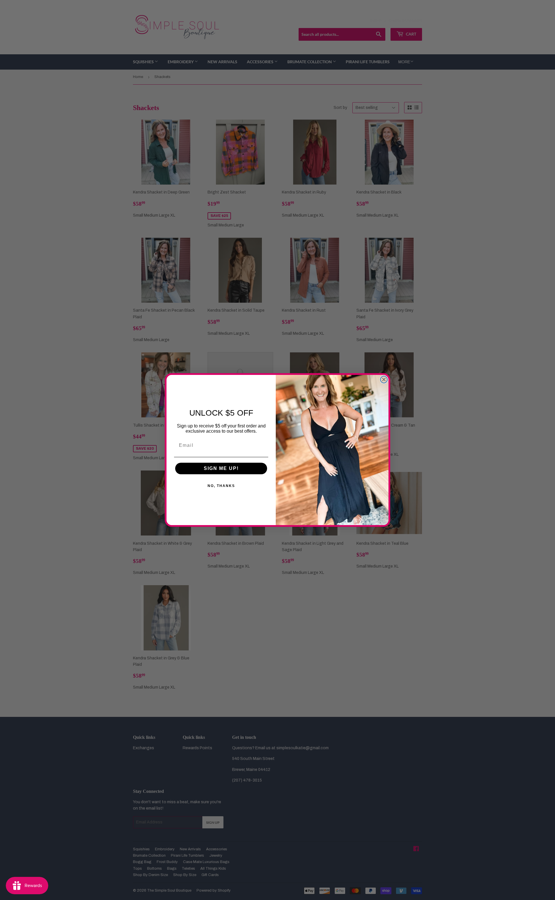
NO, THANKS (221, 486)
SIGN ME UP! (221, 468)
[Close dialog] (383, 379)
